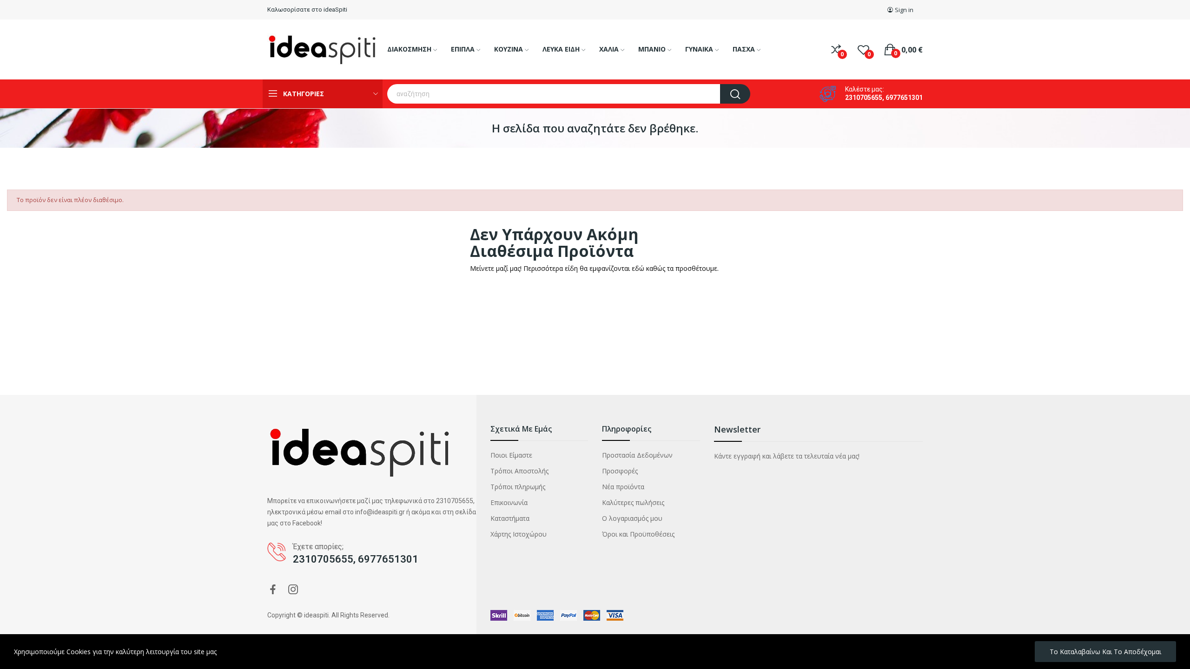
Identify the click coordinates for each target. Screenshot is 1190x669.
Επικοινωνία (509, 502)
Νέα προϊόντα (623, 486)
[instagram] (293, 590)
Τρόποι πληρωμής (517, 486)
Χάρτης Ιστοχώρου (518, 534)
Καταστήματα (509, 518)
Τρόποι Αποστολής (519, 470)
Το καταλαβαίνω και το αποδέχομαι (1105, 651)
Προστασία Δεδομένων (637, 455)
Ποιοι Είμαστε (511, 455)
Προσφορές (620, 470)
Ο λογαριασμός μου (632, 518)
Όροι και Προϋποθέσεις (638, 534)
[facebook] (272, 590)
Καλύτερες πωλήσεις (633, 502)
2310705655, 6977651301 (884, 97)
